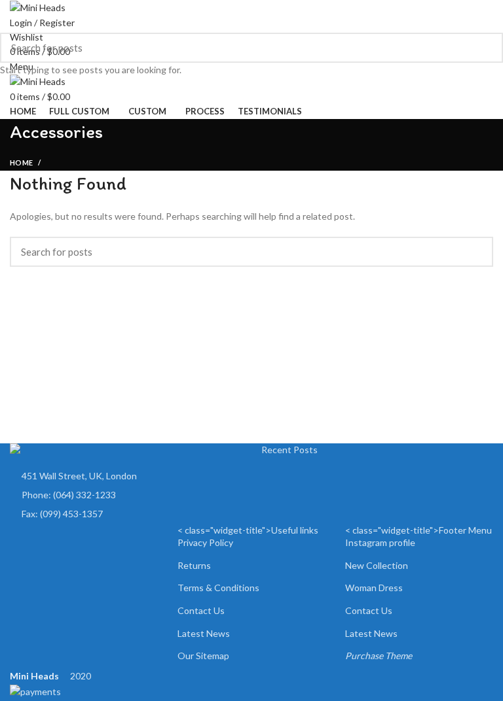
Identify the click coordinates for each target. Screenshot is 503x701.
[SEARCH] (485, 48)
